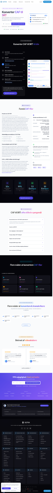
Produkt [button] (9, 1)
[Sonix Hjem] (4, 1)
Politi (4, 453)
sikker (40, 425)
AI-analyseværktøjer (19, 436)
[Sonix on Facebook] (22, 428)
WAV (40, 167)
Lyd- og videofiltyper (7, 474)
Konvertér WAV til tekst (6, 172)
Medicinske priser (18, 458)
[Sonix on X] (25, 428)
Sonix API (29, 451)
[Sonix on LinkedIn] (27, 428)
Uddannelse (30, 437)
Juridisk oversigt (6, 451)
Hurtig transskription (7, 440)
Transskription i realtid (7, 444)
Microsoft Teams (43, 453)
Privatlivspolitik (8, 490)
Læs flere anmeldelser (26, 368)
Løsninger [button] (15, 1)
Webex (42, 456)
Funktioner (5, 436)
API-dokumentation (31, 453)
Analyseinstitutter (31, 441)
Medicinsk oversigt (19, 451)
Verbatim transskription (7, 442)
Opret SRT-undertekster (18, 23)
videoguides (24, 406)
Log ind (40, 1)
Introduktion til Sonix (7, 478)
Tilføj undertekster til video (20, 439)
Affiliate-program (30, 456)
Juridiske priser (6, 465)
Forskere (42, 437)
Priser (32, 1)
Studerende (42, 443)
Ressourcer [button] (21, 1)
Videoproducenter (43, 441)
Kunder (29, 474)
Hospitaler (17, 456)
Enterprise (29, 436)
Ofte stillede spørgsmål (19, 474)
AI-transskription (29, 425)
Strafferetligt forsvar (7, 456)
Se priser (17, 26)
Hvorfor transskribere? (19, 478)
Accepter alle (6, 488)
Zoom (41, 451)
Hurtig (34, 425)
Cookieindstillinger (13, 490)
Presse (42, 476)
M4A (44, 167)
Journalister (42, 436)
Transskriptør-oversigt (7, 481)
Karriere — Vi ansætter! (44, 474)
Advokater (5, 460)
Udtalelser (29, 476)
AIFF (35, 167)
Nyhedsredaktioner (31, 439)
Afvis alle (15, 488)
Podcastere (42, 439)
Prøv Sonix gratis (47, 1)
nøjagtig (36, 425)
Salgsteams (30, 443)
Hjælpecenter (14, 406)
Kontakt (42, 478)
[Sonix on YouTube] (30, 428)
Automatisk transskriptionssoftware (7, 438)
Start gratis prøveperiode (32, 382)
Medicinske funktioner (19, 453)
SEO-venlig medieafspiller (20, 437)
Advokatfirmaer (6, 458)
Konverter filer (27, 1)
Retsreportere (6, 462)
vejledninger (19, 406)
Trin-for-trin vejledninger (19, 476)
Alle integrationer (43, 458)
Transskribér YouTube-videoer (19, 442)
